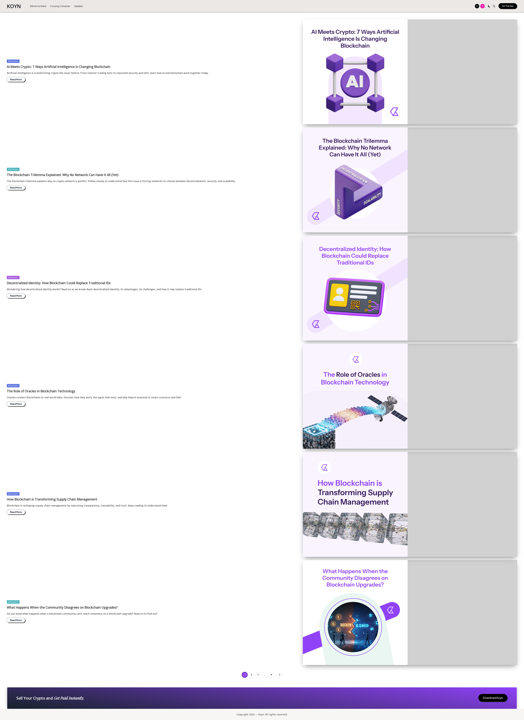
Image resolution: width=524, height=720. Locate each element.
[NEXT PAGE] (279, 675)
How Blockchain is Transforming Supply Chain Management (52, 499)
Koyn (14, 6)
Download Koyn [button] (493, 697)
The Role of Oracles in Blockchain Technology (41, 391)
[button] (507, 6)
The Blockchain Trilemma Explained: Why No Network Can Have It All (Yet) (62, 174)
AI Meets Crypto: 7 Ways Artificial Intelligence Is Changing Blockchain (58, 66)
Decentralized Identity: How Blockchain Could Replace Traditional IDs (59, 283)
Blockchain (13, 61)
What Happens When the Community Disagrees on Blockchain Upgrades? (62, 607)
